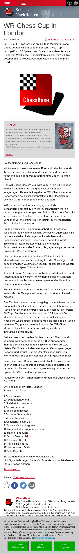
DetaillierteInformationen (18, 546)
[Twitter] (23, 485)
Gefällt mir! (53, 39)
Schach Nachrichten (27, 12)
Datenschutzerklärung (44, 538)
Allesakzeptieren (64, 546)
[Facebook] (15, 485)
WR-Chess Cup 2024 (24, 477)
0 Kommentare (68, 39)
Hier (45, 532)
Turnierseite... (12, 469)
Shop (7, 3)
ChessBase (23, 498)
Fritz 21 (11, 125)
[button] (23, 3)
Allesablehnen (41, 546)
